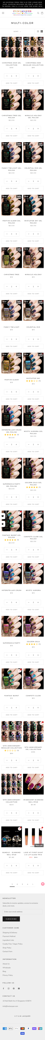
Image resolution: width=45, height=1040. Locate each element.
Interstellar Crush (12, 590)
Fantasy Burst (11, 695)
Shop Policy (7, 948)
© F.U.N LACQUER (22, 1016)
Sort (16, 31)
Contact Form (7, 951)
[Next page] (32, 884)
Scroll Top (37, 1033)
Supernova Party (11, 643)
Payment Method (9, 936)
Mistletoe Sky (33, 378)
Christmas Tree (11, 274)
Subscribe (11, 919)
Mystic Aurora (33, 590)
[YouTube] (19, 988)
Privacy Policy (8, 975)
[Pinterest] (14, 988)
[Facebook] (3, 988)
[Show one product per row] (38, 31)
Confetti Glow (33, 695)
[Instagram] (8, 988)
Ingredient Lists (8, 940)
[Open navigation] (3, 13)
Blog (4, 971)
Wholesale (7, 968)
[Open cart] (42, 13)
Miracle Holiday (33, 274)
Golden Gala (33, 641)
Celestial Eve (33, 327)
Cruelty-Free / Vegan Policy (12, 944)
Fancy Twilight (11, 327)
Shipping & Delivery (10, 932)
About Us (6, 964)
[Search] (38, 13)
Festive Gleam (12, 380)
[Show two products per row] (42, 31)
